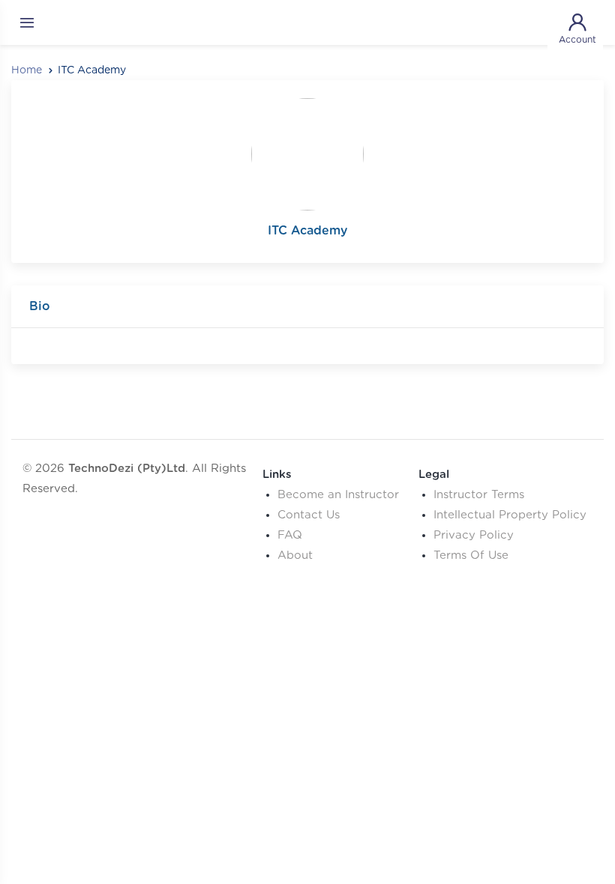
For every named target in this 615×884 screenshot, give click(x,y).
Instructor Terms (479, 494)
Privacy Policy (474, 535)
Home (26, 70)
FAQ (290, 535)
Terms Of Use (471, 555)
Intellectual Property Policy (510, 515)
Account (577, 39)
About (295, 555)
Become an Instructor (338, 494)
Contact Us (309, 515)
